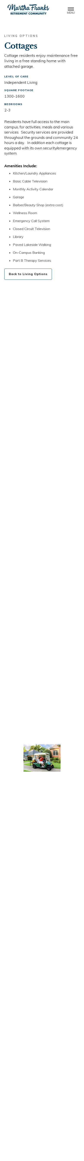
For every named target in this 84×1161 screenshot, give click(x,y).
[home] (27, 9)
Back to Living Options (28, 274)
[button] (71, 9)
